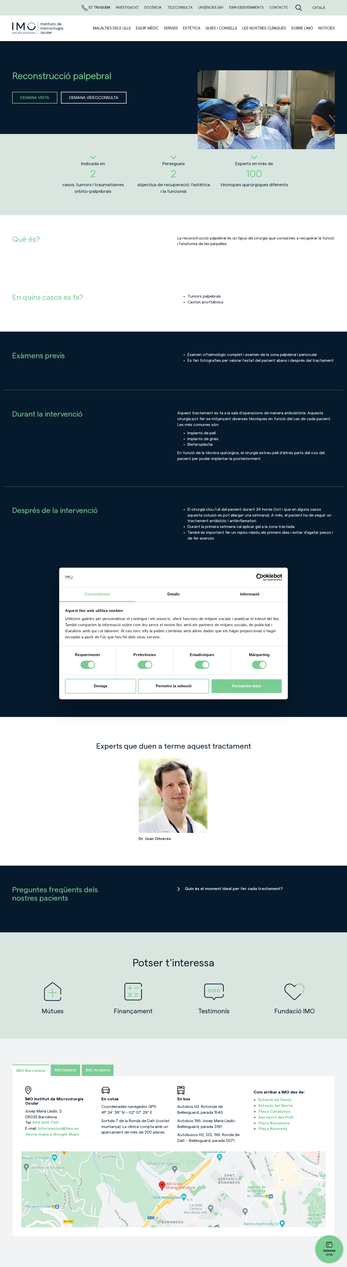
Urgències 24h (211, 7)
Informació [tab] (249, 594)
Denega (100, 686)
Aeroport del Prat (276, 1117)
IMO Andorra (97, 1070)
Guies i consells (221, 28)
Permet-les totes (246, 686)
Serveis (171, 28)
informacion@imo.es (58, 1128)
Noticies (326, 28)
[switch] (145, 665)
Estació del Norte (275, 1106)
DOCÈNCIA (153, 7)
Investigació (127, 7)
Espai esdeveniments (246, 7)
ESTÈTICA (191, 28)
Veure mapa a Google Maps (52, 1134)
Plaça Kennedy (273, 1129)
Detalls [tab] (173, 594)
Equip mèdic (147, 28)
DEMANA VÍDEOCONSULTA (93, 98)
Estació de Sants (275, 1100)
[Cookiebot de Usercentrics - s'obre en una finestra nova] (260, 577)
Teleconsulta (180, 7)
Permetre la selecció (174, 686)
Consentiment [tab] (97, 594)
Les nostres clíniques (264, 28)
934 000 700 (45, 1123)
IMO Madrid (65, 1070)
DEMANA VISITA (34, 98)
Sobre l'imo (302, 28)
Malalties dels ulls (112, 28)
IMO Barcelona (30, 1071)
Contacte (278, 7)
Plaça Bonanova (273, 1123)
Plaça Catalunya (274, 1111)
